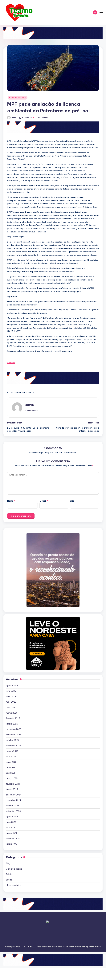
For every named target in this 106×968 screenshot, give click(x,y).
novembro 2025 (13, 734)
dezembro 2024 (13, 795)
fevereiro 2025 (13, 784)
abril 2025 (10, 773)
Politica (9, 874)
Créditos (11, 362)
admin (29, 404)
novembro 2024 (13, 800)
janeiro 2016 (11, 833)
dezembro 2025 (13, 729)
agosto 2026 (12, 685)
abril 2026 (10, 707)
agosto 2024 (12, 816)
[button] (31, 410)
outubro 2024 (12, 805)
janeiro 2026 (12, 724)
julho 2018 (10, 827)
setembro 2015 (13, 838)
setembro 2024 (13, 811)
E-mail (43, 501)
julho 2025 (11, 756)
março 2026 (12, 713)
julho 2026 (11, 691)
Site (72, 501)
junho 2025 (11, 762)
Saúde (9, 880)
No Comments (43, 117)
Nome (11, 501)
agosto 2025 (12, 751)
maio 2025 (11, 767)
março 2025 (12, 778)
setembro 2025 (13, 745)
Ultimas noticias (17, 97)
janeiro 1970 (11, 844)
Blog (8, 863)
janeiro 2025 (12, 789)
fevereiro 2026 (13, 718)
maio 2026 (11, 702)
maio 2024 (11, 822)
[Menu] (101, 12)
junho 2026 (11, 696)
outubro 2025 (12, 740)
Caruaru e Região (14, 869)
